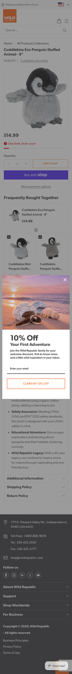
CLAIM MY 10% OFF (36, 383)
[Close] (65, 279)
